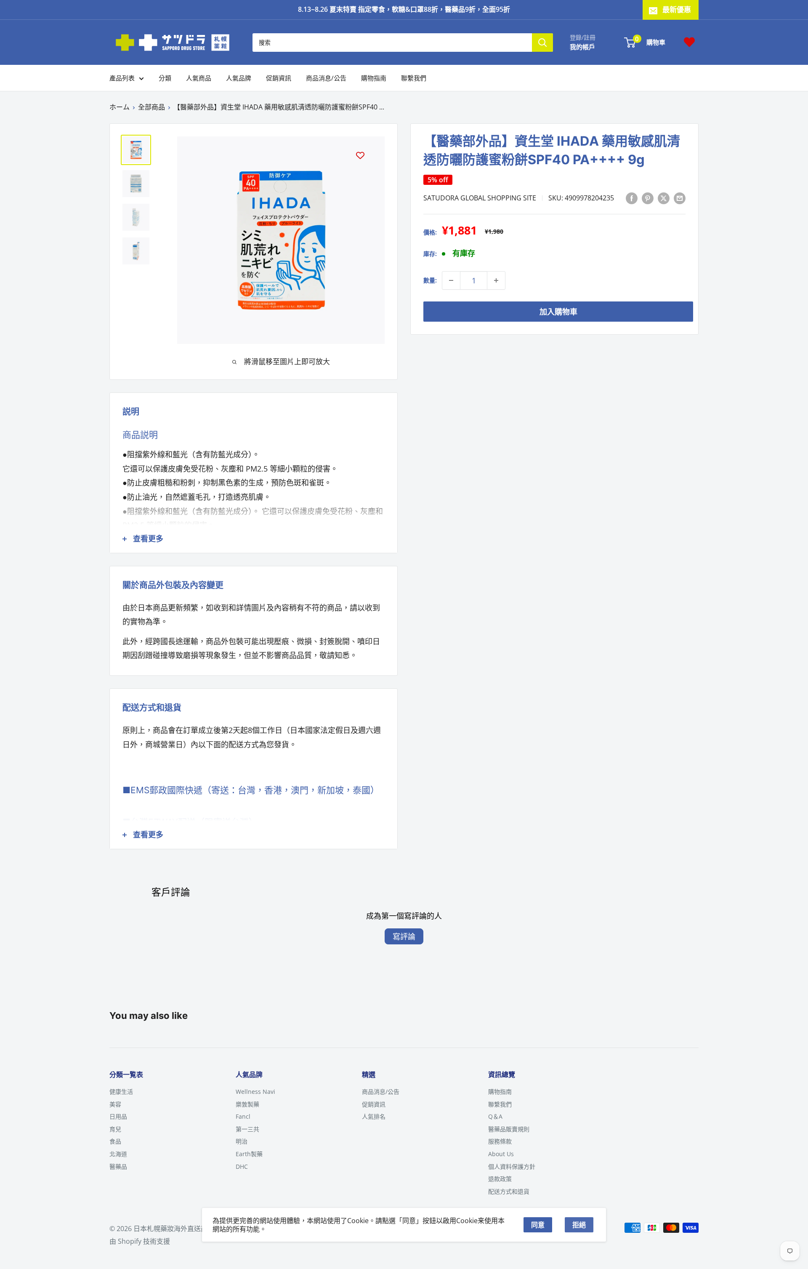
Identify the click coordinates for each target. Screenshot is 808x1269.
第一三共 (247, 1129)
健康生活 (121, 1092)
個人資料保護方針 (511, 1166)
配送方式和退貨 (508, 1191)
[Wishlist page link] (689, 42)
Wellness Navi (255, 1092)
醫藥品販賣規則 (508, 1129)
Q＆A (495, 1116)
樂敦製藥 (247, 1104)
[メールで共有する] (680, 198)
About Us (501, 1154)
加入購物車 (558, 312)
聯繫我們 (413, 78)
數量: (430, 280)
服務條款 (500, 1141)
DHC (242, 1166)
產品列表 (122, 78)
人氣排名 (373, 1116)
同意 (538, 1224)
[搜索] (542, 42)
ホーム (119, 107)
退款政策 (500, 1179)
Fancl (243, 1116)
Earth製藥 (249, 1154)
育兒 (115, 1129)
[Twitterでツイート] (664, 198)
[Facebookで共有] (632, 198)
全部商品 (151, 107)
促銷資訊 (278, 78)
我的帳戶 (582, 46)
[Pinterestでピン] (648, 198)
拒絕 (579, 1224)
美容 (115, 1104)
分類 (165, 78)
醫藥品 (118, 1166)
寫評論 (404, 936)
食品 (115, 1141)
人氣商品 (198, 78)
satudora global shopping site (479, 198)
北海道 (118, 1154)
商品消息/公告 (326, 78)
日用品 (118, 1116)
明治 (241, 1141)
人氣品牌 (238, 78)
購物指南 (373, 78)
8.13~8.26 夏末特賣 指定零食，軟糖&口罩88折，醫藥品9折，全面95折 (404, 9)
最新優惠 (676, 9)
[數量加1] (496, 280)
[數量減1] (451, 280)
